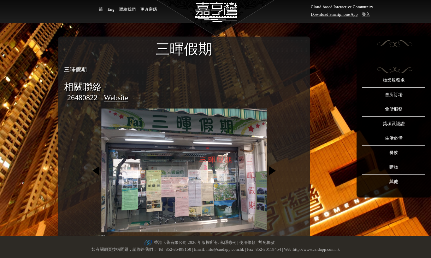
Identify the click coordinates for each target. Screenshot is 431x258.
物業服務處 (394, 80)
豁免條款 (266, 242)
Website (116, 98)
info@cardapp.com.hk (225, 249)
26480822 (82, 98)
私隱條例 (228, 242)
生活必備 (394, 138)
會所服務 (394, 109)
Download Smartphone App (334, 14)
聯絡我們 (127, 9)
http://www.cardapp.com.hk (316, 249)
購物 (393, 167)
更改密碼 (148, 9)
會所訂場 (394, 94)
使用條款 (247, 242)
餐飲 (393, 152)
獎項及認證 (394, 123)
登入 (366, 14)
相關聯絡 (83, 87)
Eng (111, 9)
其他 (393, 181)
